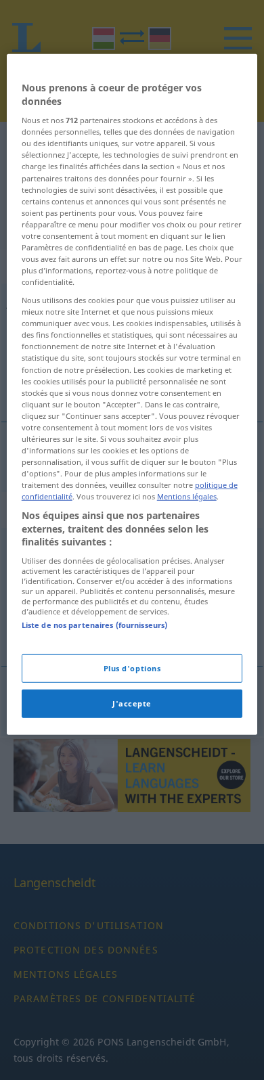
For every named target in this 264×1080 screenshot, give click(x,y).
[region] (132, 394)
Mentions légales (187, 496)
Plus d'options (132, 668)
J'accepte (132, 703)
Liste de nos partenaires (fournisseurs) (94, 625)
